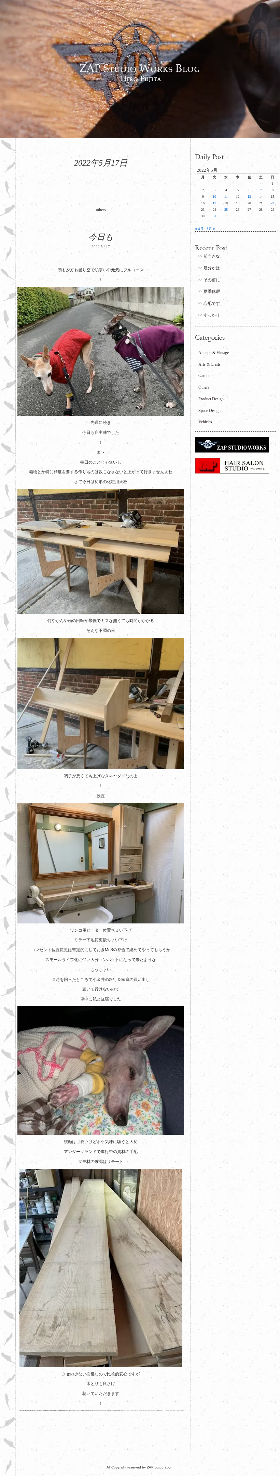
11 (226, 196)
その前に (212, 279)
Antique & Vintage (213, 352)
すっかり (212, 315)
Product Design (211, 399)
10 (214, 196)
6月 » (211, 229)
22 (272, 203)
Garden (204, 375)
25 (226, 209)
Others (203, 387)
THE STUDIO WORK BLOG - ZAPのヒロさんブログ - (140, 69)
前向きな (212, 256)
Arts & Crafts (209, 364)
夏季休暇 (212, 291)
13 (249, 196)
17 (214, 203)
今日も (100, 237)
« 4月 (199, 229)
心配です (212, 303)
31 (214, 216)
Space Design (209, 410)
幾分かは (212, 268)
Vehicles (205, 421)
